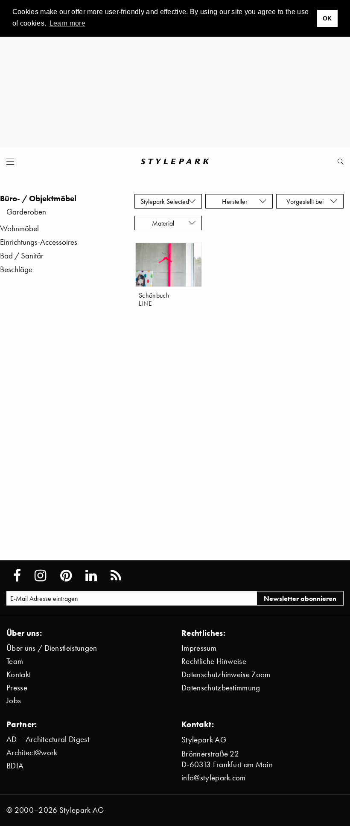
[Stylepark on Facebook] (17, 575)
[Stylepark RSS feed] (116, 575)
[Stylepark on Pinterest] (66, 575)
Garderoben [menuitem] (26, 212)
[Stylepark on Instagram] (40, 575)
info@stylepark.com (213, 778)
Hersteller (235, 201)
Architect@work (31, 752)
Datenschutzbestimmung (220, 688)
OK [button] (327, 18)
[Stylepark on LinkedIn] (91, 575)
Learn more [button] (67, 23)
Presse (16, 688)
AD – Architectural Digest (47, 739)
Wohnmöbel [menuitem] (19, 228)
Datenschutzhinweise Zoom (226, 674)
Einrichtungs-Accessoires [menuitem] (38, 242)
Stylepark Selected (164, 201)
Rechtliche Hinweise (213, 661)
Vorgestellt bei (306, 201)
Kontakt (18, 674)
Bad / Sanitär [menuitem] (22, 256)
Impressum (198, 648)
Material (165, 223)
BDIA (14, 766)
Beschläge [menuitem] (16, 269)
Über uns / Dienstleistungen (51, 648)
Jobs (13, 700)
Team (14, 661)
